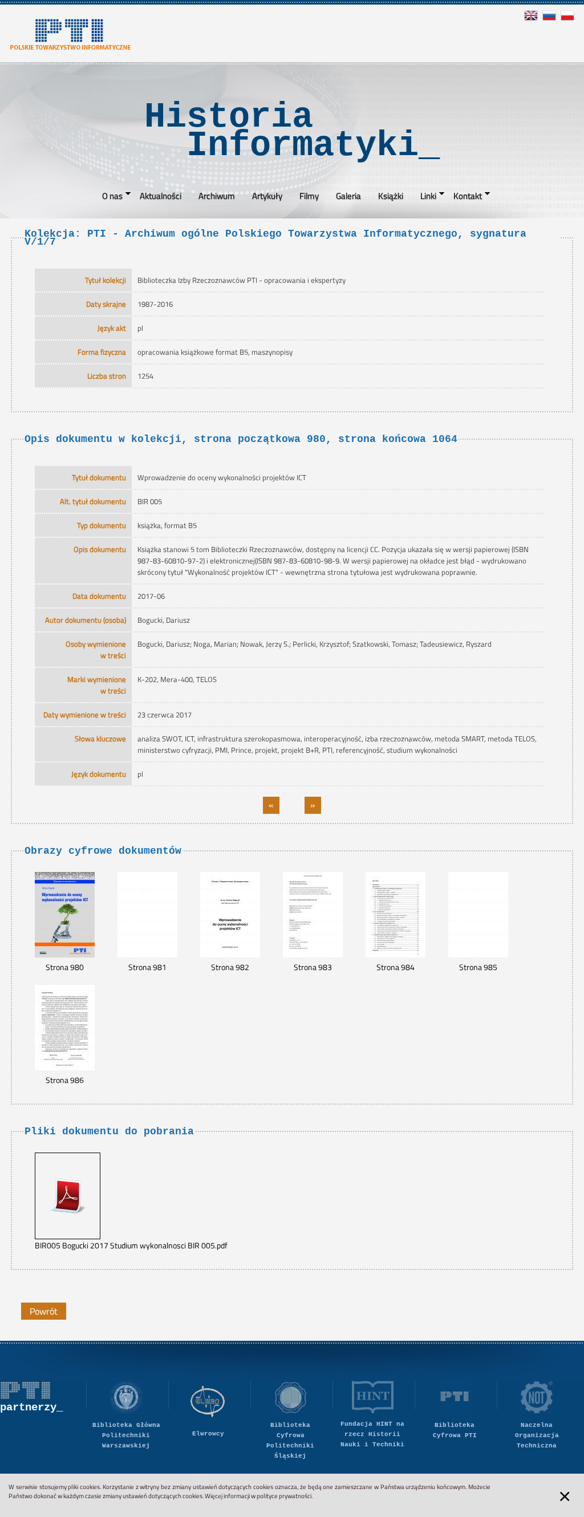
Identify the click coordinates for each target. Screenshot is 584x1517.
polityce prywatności (284, 1495)
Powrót (44, 1311)
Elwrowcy (208, 1433)
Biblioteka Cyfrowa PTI (455, 1430)
